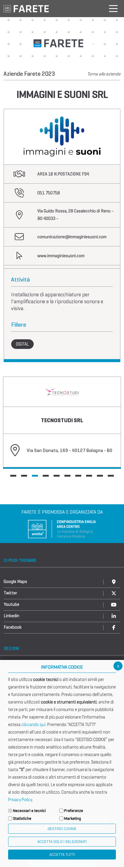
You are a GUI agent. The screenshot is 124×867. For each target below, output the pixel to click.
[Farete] (26, 8)
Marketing (72, 818)
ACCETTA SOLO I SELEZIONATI (62, 841)
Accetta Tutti (62, 854)
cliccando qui (33, 724)
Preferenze (73, 810)
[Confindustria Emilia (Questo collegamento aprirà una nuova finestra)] (62, 528)
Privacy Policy (20, 799)
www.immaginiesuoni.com (61, 255)
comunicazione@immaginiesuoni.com (72, 237)
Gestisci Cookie (62, 828)
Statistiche (22, 818)
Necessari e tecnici (29, 810)
